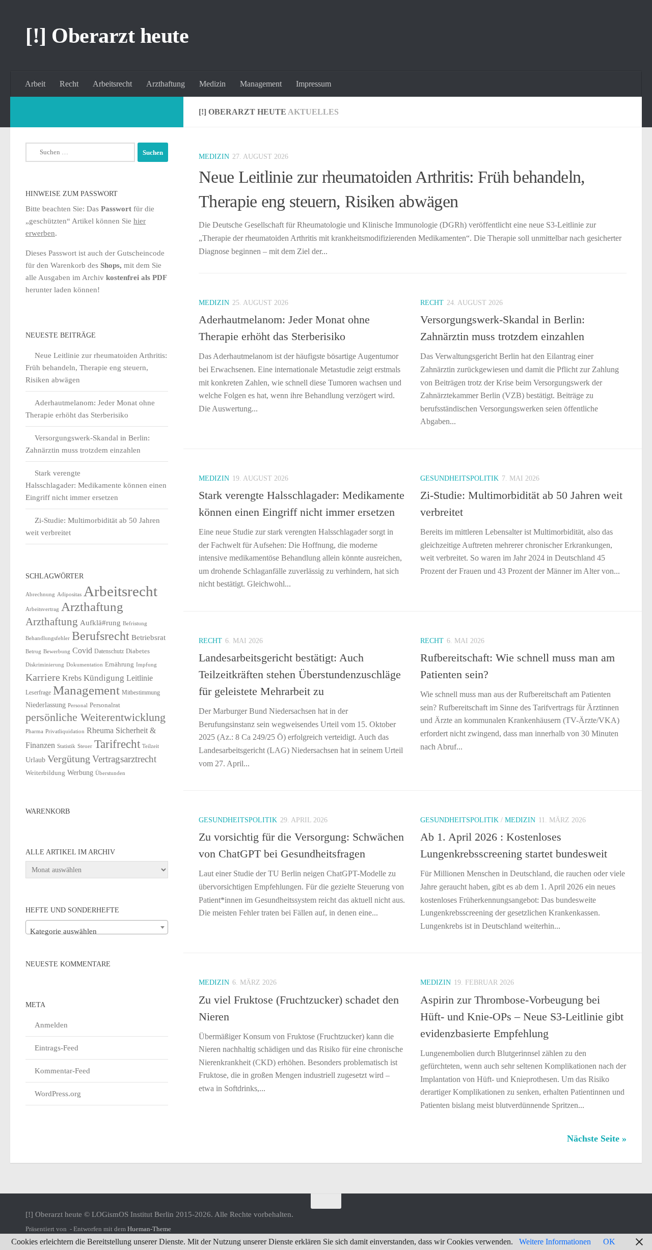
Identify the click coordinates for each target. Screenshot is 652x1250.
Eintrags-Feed (56, 1048)
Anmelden (51, 1025)
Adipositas (69, 594)
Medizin (212, 83)
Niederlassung (45, 705)
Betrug (33, 651)
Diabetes (138, 651)
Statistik (66, 746)
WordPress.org (58, 1094)
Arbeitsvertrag (42, 609)
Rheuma (100, 730)
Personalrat (105, 705)
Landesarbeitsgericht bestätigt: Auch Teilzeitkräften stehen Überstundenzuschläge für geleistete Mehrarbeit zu (300, 674)
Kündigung (104, 678)
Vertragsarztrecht (124, 759)
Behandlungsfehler (47, 638)
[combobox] (96, 927)
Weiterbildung (45, 772)
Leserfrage (38, 692)
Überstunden (110, 773)
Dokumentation (84, 664)
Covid (82, 650)
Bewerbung (56, 651)
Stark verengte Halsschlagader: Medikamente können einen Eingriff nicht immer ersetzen (96, 485)
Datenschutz (109, 651)
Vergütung (68, 758)
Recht (69, 83)
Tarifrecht (117, 744)
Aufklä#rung (100, 622)
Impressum (313, 83)
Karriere (42, 677)
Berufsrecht (100, 636)
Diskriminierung (44, 665)
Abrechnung (40, 594)
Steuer (84, 746)
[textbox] (97, 931)
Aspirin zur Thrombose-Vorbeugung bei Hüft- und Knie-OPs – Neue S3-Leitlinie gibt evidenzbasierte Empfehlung (521, 1016)
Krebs (72, 678)
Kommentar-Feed (62, 1071)
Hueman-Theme (149, 1229)
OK (609, 1241)
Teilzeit (150, 746)
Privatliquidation (65, 731)
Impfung (146, 665)
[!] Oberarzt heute (106, 35)
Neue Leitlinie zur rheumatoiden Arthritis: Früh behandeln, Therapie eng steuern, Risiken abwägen (96, 367)
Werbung (80, 772)
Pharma (34, 731)
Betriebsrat (148, 637)
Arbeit (35, 83)
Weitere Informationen (555, 1241)
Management (261, 83)
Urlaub (35, 760)
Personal (78, 705)
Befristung (135, 623)
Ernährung (119, 664)
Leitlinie (139, 678)
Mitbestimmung (141, 692)
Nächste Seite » (597, 1138)
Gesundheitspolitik (459, 478)
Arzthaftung (165, 83)
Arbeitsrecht (112, 83)
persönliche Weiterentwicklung (95, 717)
